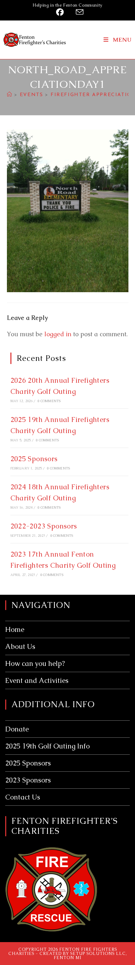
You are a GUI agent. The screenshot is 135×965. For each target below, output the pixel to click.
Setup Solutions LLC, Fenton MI (90, 955)
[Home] (9, 95)
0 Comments (49, 401)
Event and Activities (37, 680)
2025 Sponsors (34, 458)
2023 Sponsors (28, 780)
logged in (57, 334)
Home (14, 629)
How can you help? (35, 663)
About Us (20, 646)
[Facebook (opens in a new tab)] (61, 12)
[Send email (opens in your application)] (77, 12)
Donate (17, 729)
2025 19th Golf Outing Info (47, 746)
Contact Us (22, 797)
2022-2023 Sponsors (43, 526)
